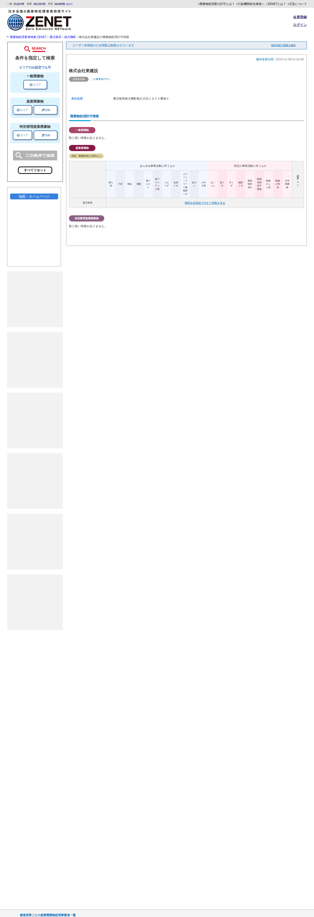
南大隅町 (70, 37)
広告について (298, 4)
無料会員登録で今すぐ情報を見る (205, 202)
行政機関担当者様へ (251, 4)
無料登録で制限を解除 (283, 45)
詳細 (45, 110)
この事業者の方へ (101, 79)
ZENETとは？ (277, 4)
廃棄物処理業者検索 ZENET (28, 37)
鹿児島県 (55, 37)
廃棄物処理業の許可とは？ (217, 4)
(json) (69, 3)
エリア (35, 85)
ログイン (300, 25)
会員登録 (300, 17)
